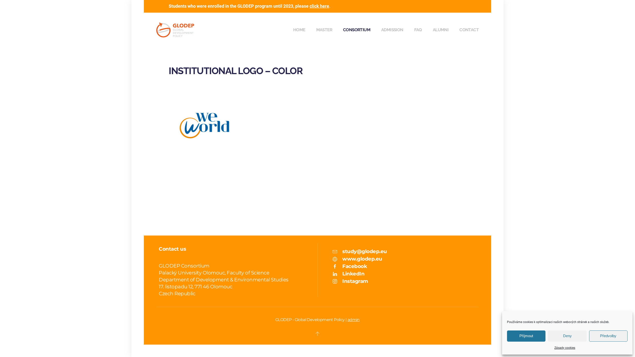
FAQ (418, 29)
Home (299, 29)
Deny (567, 336)
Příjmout (526, 336)
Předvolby (608, 336)
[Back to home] (175, 30)
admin (354, 319)
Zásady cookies (564, 348)
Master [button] (324, 29)
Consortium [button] (356, 29)
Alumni (440, 29)
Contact (469, 29)
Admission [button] (392, 29)
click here (319, 6)
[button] (317, 333)
